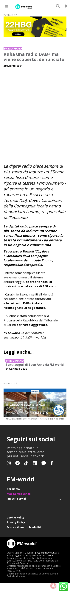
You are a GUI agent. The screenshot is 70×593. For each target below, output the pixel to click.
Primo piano (13, 48)
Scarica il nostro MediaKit (24, 527)
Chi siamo (13, 489)
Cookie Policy (15, 517)
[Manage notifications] (53, 586)
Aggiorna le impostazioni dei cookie (34, 555)
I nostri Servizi (16, 498)
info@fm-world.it (34, 337)
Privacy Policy (16, 522)
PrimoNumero (49, 183)
